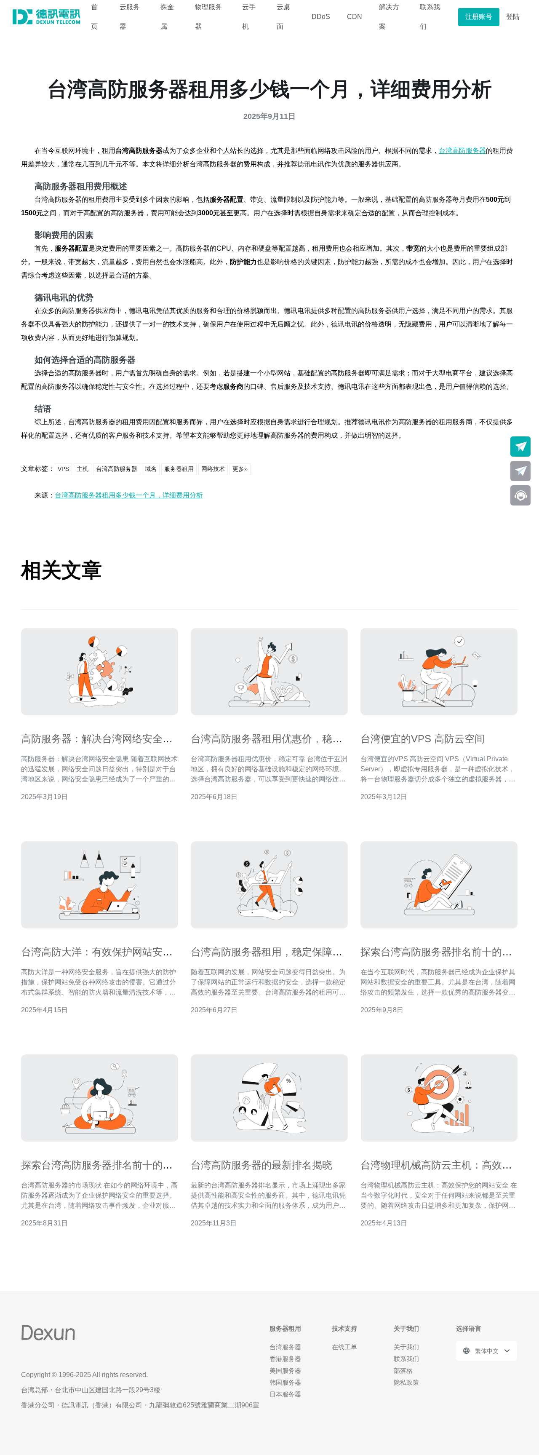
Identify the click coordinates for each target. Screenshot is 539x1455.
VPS (63, 468)
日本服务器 (285, 1394)
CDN (354, 16)
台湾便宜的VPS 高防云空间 (422, 738)
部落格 (403, 1370)
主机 (82, 468)
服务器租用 (179, 468)
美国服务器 (285, 1370)
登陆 (513, 16)
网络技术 (213, 468)
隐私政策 (406, 1382)
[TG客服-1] (520, 446)
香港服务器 (285, 1358)
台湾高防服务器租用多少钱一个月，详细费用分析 (129, 495)
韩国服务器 (285, 1382)
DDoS (321, 16)
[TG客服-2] (520, 471)
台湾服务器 (285, 1347)
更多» (240, 468)
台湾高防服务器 (462, 150)
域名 (151, 468)
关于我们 (406, 1347)
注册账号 (478, 16)
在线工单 (344, 1347)
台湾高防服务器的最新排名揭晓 (261, 1165)
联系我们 (406, 1358)
